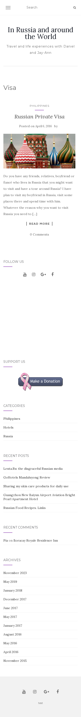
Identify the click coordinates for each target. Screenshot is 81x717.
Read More (39, 223)
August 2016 (12, 634)
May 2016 (10, 643)
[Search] (75, 7)
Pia (5, 540)
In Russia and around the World (40, 33)
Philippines (39, 105)
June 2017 (10, 608)
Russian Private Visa (39, 116)
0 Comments (39, 234)
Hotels (8, 427)
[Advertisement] (40, 321)
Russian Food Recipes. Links (24, 508)
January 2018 (12, 590)
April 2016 (10, 652)
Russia (8, 436)
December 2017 (14, 599)
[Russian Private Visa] (39, 151)
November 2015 (15, 661)
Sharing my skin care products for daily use (36, 486)
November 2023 (15, 573)
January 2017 (12, 626)
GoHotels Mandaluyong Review (26, 477)
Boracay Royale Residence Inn (36, 540)
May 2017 (10, 617)
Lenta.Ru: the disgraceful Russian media (33, 469)
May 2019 (10, 582)
